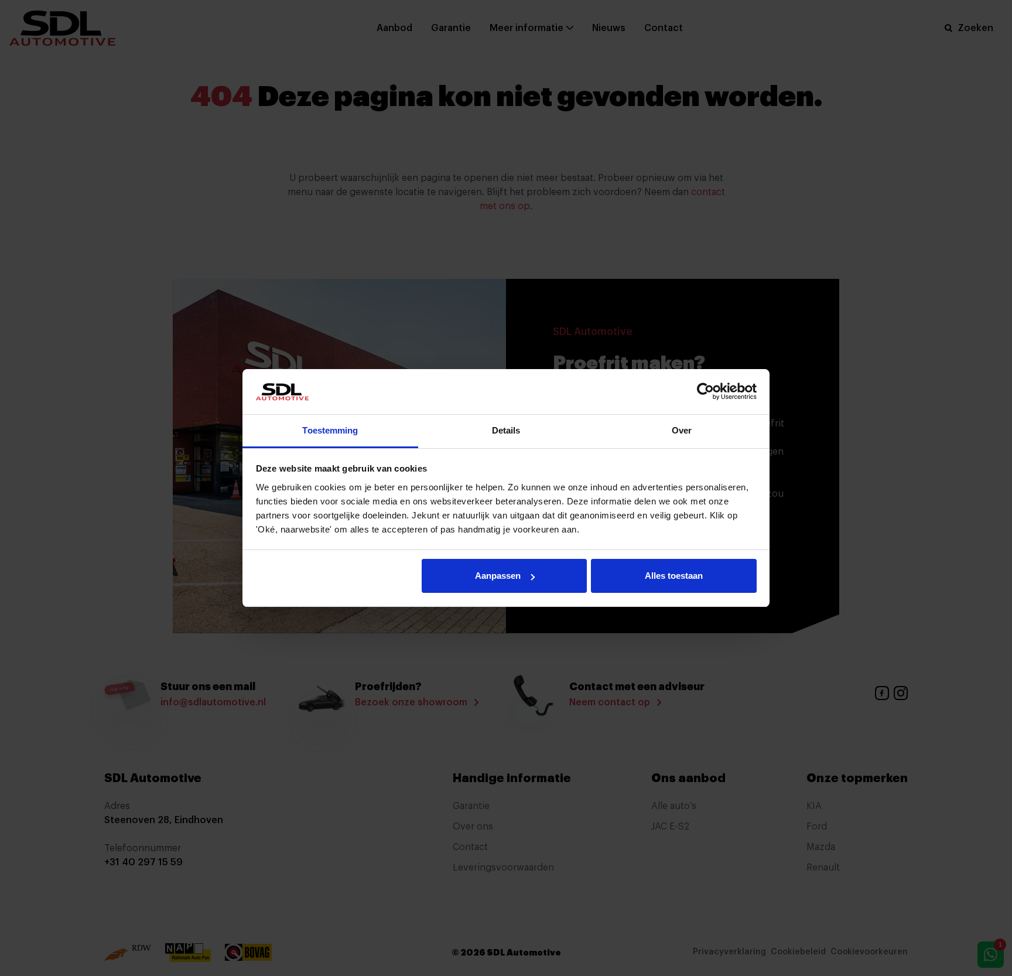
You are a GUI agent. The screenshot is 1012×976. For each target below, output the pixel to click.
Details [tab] (506, 430)
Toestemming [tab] (330, 430)
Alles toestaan (674, 576)
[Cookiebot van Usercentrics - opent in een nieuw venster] (705, 391)
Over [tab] (682, 430)
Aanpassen (498, 576)
